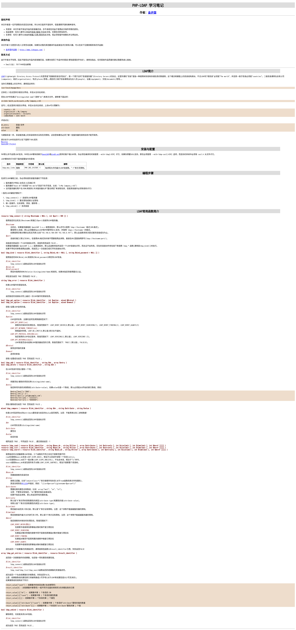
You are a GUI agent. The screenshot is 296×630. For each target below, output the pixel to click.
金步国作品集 (11, 50)
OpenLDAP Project (8, 144)
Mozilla (4, 142)
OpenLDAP (45, 154)
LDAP (3, 76)
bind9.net (55, 154)
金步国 (152, 12)
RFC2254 (25, 484)
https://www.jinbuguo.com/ (31, 50)
